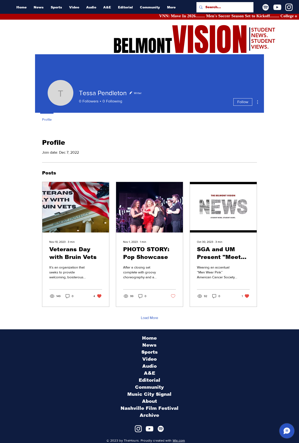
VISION (210, 39)
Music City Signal (149, 394)
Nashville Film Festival (149, 408)
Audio (149, 366)
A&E (149, 373)
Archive (149, 415)
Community (149, 387)
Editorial (149, 380)
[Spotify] (266, 7)
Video (149, 359)
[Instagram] (289, 7)
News (149, 345)
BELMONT (142, 45)
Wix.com (179, 440)
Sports (149, 352)
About (149, 401)
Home (149, 338)
